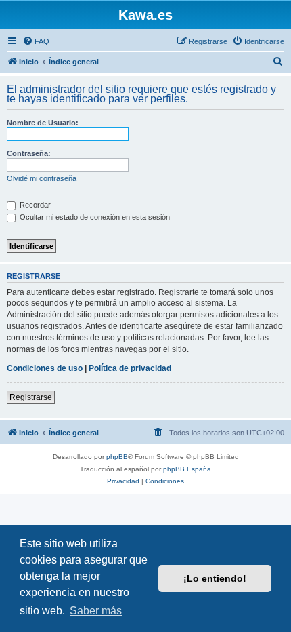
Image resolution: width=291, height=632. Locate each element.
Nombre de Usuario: (43, 123)
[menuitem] (35, 41)
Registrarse (30, 397)
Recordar (34, 205)
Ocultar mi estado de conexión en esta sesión (94, 217)
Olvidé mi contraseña (41, 178)
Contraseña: (29, 153)
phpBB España (187, 469)
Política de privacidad (130, 368)
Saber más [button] (96, 610)
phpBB (117, 456)
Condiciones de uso (45, 368)
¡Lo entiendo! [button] (214, 578)
